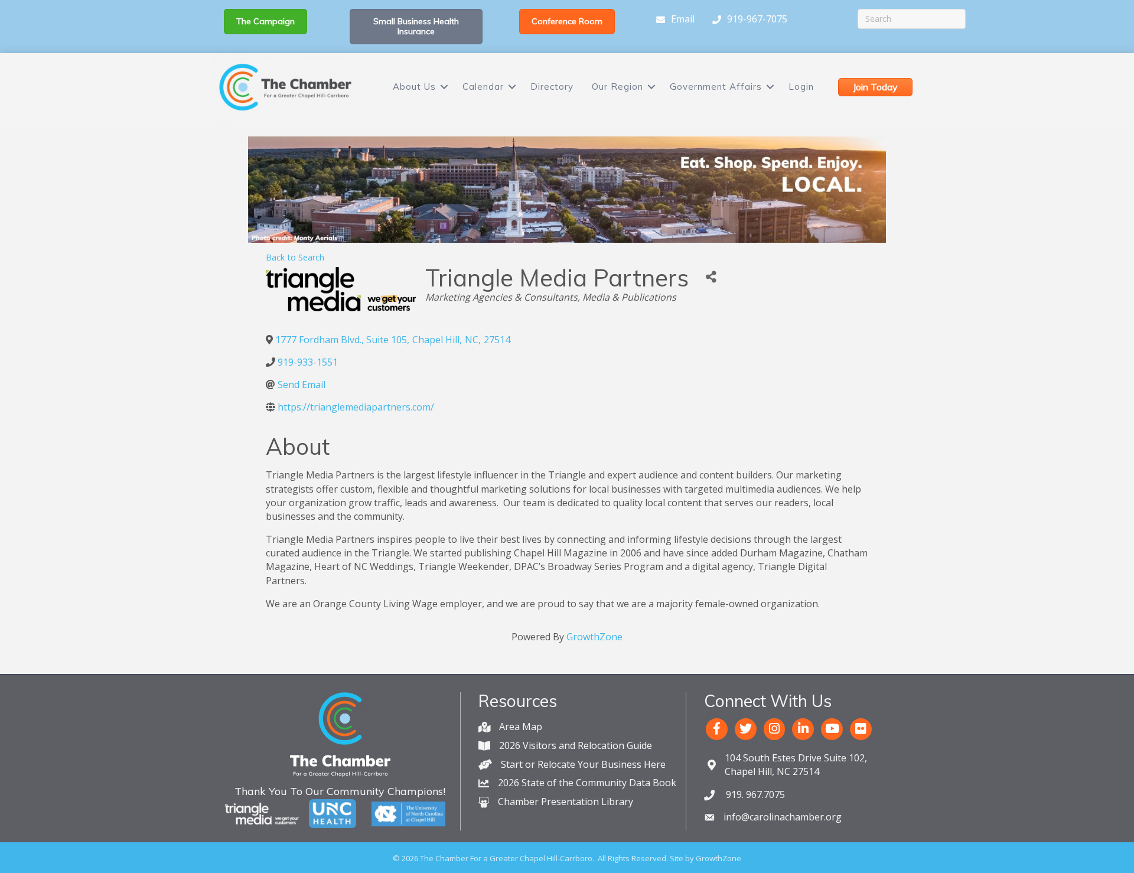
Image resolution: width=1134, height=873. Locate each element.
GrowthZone (594, 636)
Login (801, 86)
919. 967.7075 (754, 794)
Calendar (483, 86)
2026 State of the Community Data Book (587, 782)
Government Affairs (716, 86)
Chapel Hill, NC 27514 (796, 764)
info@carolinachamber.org (783, 816)
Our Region (617, 86)
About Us (414, 86)
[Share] (711, 277)
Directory (551, 86)
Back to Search (295, 257)
